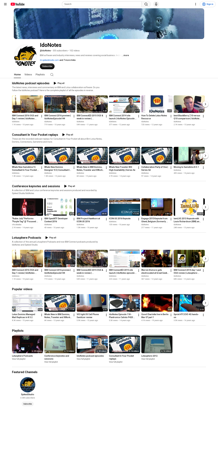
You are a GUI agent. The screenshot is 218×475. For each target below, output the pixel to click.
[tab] (17, 74)
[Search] (146, 4)
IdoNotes (15, 122)
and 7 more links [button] (67, 60)
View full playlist (19, 359)
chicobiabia (16, 225)
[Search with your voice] (156, 4)
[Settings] (195, 4)
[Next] (205, 104)
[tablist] (109, 74)
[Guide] (5, 4)
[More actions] (42, 116)
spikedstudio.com (50, 60)
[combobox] (102, 4)
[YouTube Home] (17, 4)
